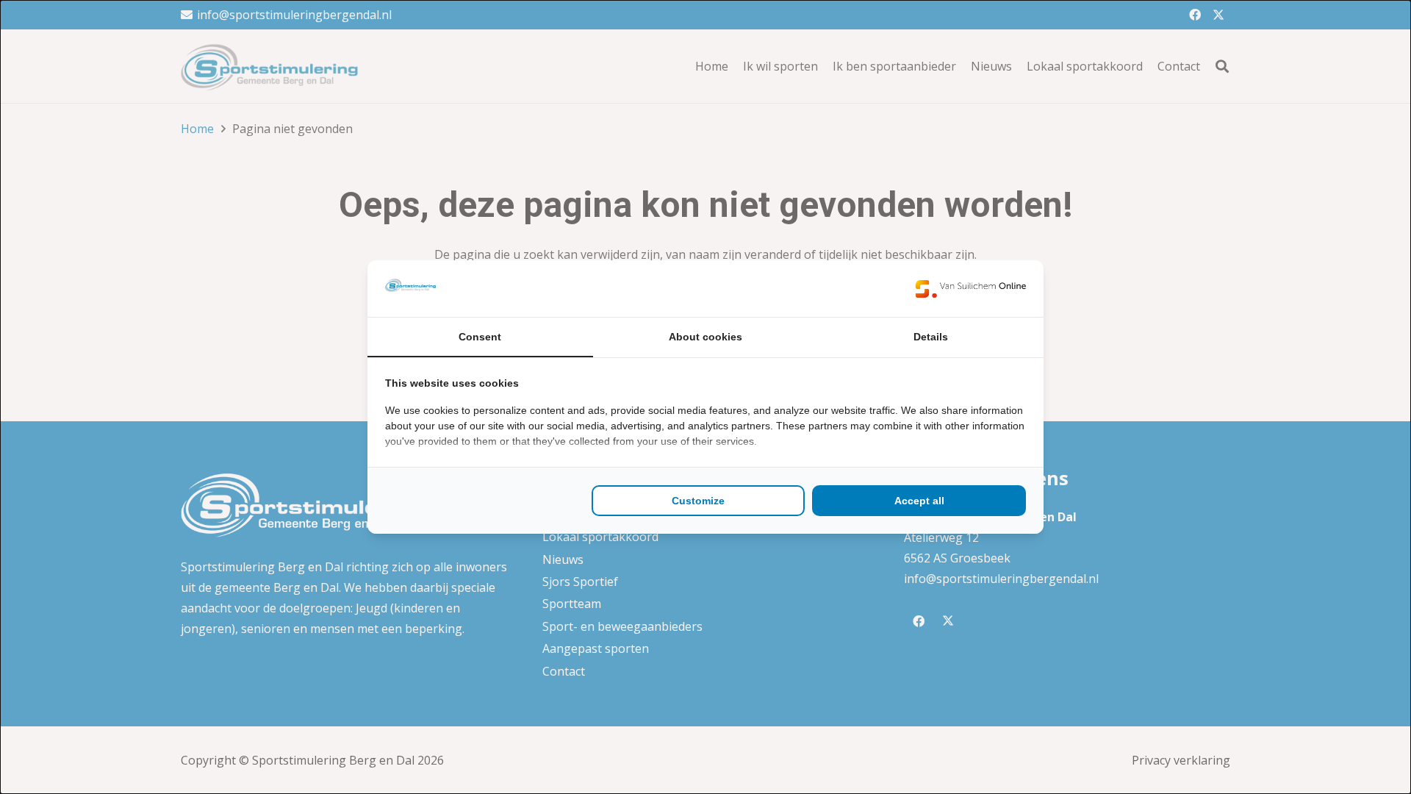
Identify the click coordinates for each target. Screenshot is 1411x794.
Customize (698, 501)
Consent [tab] (480, 337)
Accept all (919, 501)
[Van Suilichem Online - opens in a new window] (971, 288)
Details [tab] (930, 337)
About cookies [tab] (705, 337)
